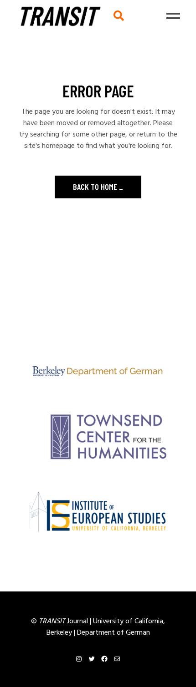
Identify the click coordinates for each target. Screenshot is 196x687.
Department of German (113, 633)
